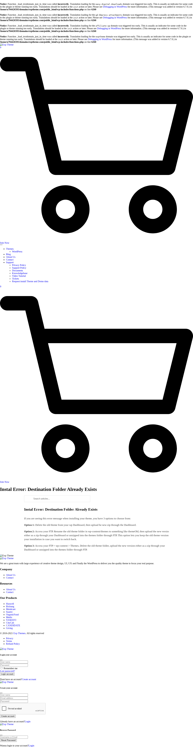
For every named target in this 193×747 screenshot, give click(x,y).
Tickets (15, 278)
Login (27, 721)
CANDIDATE (13, 625)
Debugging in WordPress (115, 6)
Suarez (9, 612)
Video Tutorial (19, 276)
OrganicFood (12, 614)
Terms (9, 641)
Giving (9, 628)
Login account (7, 674)
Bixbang (10, 606)
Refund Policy (13, 644)
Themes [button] (10, 249)
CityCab (10, 622)
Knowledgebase (20, 273)
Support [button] (10, 262)
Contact (10, 259)
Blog (8, 254)
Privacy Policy (19, 265)
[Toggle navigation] (1, 244)
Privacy (9, 638)
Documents (18, 270)
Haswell (10, 603)
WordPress (17, 251)
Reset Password (8, 740)
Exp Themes (19, 633)
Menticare (11, 609)
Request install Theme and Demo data (30, 281)
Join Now (4, 243)
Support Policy (19, 268)
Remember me (10, 668)
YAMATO (11, 620)
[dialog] (96, 702)
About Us (11, 257)
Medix (9, 617)
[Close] (1, 692)
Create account (29, 679)
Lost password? (7, 671)
